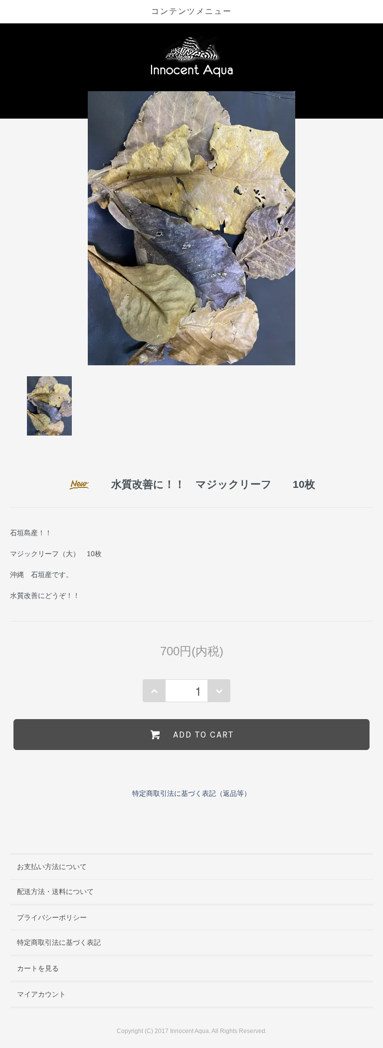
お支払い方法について (52, 867)
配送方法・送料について (55, 892)
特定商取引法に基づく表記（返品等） (191, 793)
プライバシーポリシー (52, 917)
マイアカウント (41, 994)
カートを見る (38, 968)
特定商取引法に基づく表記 (59, 942)
